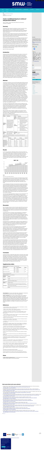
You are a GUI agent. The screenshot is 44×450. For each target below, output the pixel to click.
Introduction (34, 86)
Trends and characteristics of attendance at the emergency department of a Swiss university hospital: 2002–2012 (18, 400)
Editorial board (26, 9)
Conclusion (34, 91)
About (11, 9)
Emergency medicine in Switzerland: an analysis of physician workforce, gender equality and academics (16, 408)
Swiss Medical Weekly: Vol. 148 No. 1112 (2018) (9, 393)
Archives (7, 9)
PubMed (34, 77)
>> (4, 413)
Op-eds (3, 11)
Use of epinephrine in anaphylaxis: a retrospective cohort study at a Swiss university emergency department (19, 405)
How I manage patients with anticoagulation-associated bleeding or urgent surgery (20, 392)
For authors (32, 9)
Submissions (42, 0)
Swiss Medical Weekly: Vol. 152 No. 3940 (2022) (9, 409)
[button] (36, 67)
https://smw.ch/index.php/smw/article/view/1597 (36, 42)
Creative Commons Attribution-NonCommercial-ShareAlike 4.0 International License (35, 74)
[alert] (6, 443)
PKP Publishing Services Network (14, 437)
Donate (37, 79)
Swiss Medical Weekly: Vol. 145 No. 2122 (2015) (9, 401)
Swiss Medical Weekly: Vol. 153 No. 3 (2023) (9, 406)
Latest (3, 9)
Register (37, 0)
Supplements (38, 9)
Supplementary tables (35, 92)
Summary (34, 85)
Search (7, 11)
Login (39, 0)
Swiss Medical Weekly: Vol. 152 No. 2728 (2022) (9, 398)
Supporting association (18, 9)
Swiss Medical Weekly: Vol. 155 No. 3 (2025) (9, 390)
